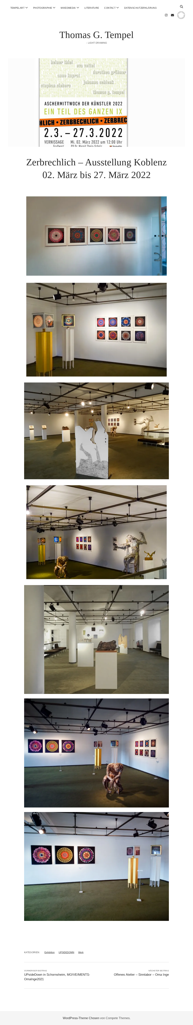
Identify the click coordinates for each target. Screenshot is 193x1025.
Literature (91, 8)
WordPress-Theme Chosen (81, 1018)
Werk (80, 952)
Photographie (42, 8)
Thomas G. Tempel (96, 34)
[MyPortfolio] (181, 17)
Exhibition (49, 952)
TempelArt (17, 8)
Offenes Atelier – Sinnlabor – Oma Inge (141, 974)
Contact (110, 8)
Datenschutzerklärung (140, 8)
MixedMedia (68, 8)
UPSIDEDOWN (66, 952)
